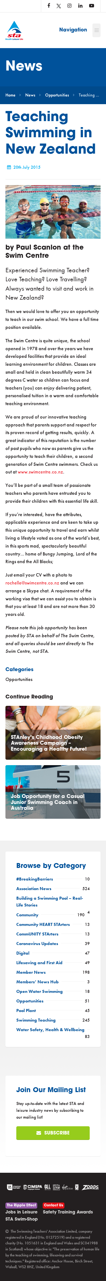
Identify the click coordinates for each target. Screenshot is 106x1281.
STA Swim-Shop (21, 1219)
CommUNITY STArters (37, 934)
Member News (31, 972)
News (30, 95)
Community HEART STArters (43, 924)
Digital (22, 953)
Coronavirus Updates (37, 943)
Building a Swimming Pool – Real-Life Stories (49, 902)
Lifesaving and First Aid (39, 963)
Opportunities (57, 95)
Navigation (73, 30)
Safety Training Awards (68, 1212)
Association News (33, 888)
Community (27, 915)
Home (10, 95)
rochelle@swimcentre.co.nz (32, 583)
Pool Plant (26, 1010)
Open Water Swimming (39, 991)
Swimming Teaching (36, 1020)
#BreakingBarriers (34, 879)
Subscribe (56, 1133)
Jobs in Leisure (21, 1212)
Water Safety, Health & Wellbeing (50, 1030)
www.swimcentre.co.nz (40, 472)
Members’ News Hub (37, 982)
